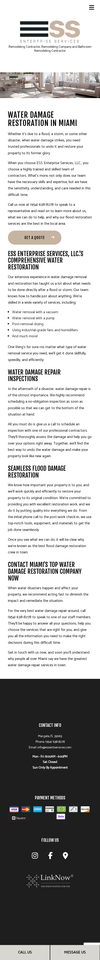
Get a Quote (34, 237)
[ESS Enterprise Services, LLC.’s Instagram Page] (35, 857)
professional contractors (68, 430)
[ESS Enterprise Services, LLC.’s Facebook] (50, 857)
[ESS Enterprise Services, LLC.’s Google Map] (65, 857)
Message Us (75, 952)
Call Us (25, 952)
